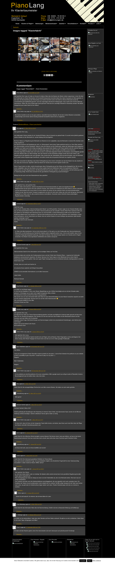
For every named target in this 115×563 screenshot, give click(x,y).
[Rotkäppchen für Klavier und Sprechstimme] (75, 549)
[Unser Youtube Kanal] (95, 120)
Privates (90, 23)
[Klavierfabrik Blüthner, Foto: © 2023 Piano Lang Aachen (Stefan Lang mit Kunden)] (75, 49)
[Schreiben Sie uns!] (95, 36)
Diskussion (100, 183)
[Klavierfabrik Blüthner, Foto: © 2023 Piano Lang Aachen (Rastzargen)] (23, 57)
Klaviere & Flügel (26, 23)
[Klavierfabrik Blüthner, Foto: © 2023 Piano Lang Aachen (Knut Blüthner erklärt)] (33, 57)
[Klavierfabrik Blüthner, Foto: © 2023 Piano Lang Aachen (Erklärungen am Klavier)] (33, 49)
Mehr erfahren (97, 560)
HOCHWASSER (97, 187)
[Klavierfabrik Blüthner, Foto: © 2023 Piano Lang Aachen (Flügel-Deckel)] (44, 65)
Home (17, 23)
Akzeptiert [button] (82, 560)
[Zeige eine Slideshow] (49, 71)
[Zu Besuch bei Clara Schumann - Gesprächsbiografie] (39, 549)
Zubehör (61, 23)
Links (98, 23)
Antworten (19, 108)
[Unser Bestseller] (57, 549)
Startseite (16, 27)
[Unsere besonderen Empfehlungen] (21, 548)
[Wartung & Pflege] (95, 81)
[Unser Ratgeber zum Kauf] (95, 55)
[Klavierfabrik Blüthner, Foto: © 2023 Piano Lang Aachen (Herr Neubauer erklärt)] (23, 49)
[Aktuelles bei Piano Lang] (95, 143)
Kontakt (82, 23)
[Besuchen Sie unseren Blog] (95, 171)
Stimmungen (39, 23)
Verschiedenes (72, 23)
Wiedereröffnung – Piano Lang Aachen (29, 124)
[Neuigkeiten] (95, 103)
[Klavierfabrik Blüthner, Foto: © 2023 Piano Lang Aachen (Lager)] (23, 41)
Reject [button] (89, 560)
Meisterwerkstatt (50, 23)
